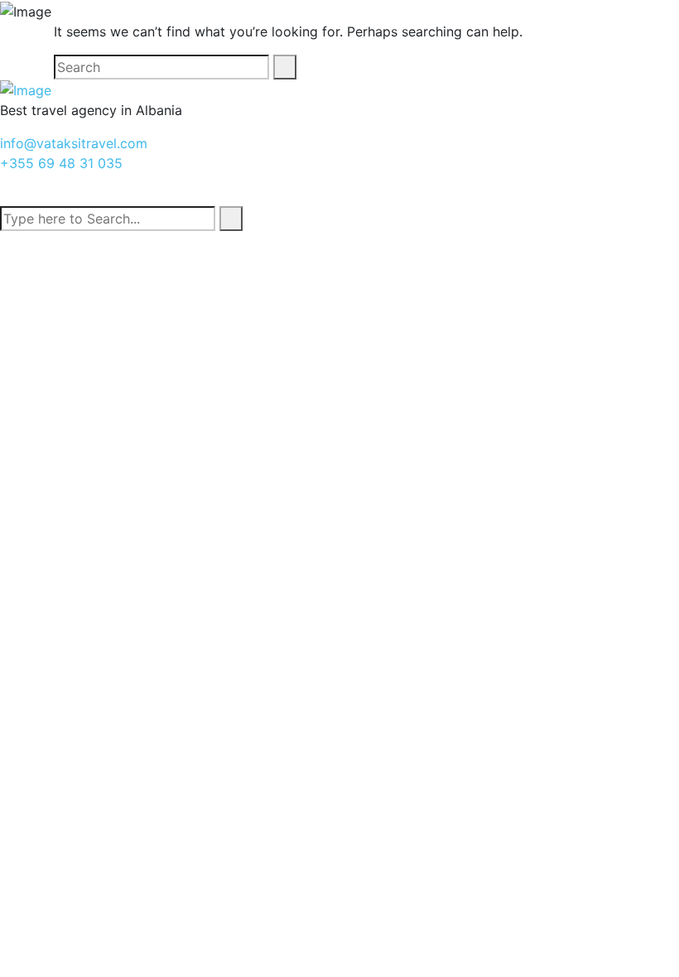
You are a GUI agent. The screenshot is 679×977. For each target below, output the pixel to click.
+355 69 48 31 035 (61, 163)
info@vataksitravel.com (73, 143)
